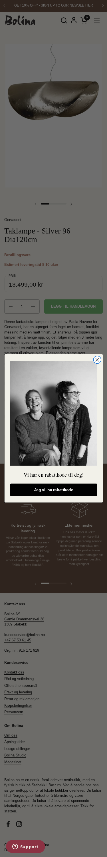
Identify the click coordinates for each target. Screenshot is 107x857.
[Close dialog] (97, 360)
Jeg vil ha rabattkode (53, 490)
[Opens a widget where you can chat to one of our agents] (25, 847)
